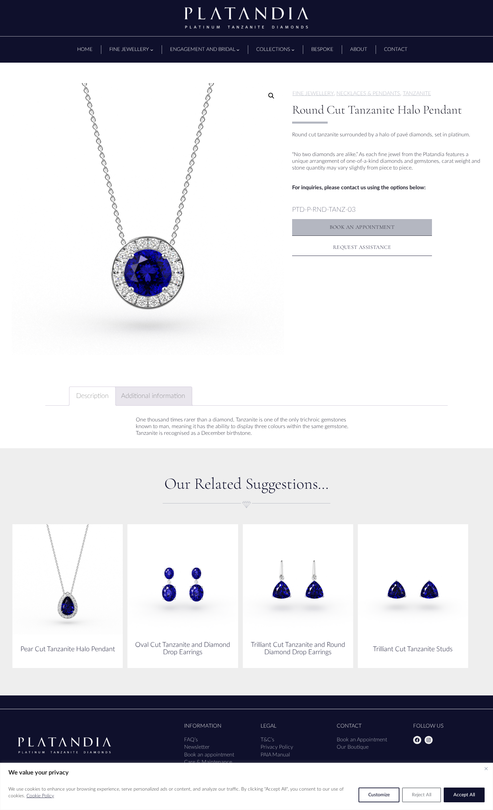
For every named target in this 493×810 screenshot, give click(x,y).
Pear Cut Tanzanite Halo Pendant (67, 649)
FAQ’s (191, 739)
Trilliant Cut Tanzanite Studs (413, 649)
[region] (246, 786)
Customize (379, 795)
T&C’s (267, 739)
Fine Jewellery (313, 93)
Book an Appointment (362, 739)
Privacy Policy (277, 747)
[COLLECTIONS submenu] (292, 49)
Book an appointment (209, 754)
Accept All (464, 795)
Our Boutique (353, 747)
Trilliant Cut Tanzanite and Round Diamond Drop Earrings (298, 649)
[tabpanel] (148, 219)
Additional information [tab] (153, 396)
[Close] (486, 768)
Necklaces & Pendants (368, 93)
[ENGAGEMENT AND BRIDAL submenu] (237, 49)
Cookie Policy (40, 796)
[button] (271, 96)
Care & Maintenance (208, 762)
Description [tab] (92, 396)
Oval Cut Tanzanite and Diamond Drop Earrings (182, 649)
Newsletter (197, 747)
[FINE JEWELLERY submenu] (151, 49)
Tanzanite (417, 93)
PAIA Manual (275, 754)
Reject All (421, 795)
